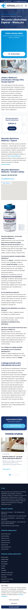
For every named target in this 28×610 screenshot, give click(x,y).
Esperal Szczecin (5, 540)
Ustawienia (14, 603)
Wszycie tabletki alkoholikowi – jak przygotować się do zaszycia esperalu (13, 522)
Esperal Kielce (5, 549)
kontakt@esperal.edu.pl (21, 1)
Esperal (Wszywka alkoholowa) (9, 14)
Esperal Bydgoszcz (6, 547)
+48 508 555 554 (7, 1)
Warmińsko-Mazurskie (7, 572)
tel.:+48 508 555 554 (14, 156)
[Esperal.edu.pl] (12, 6)
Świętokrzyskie (5, 581)
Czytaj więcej (6, 469)
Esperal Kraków (5, 164)
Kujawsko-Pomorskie (6, 574)
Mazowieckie (4, 557)
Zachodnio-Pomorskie (7, 579)
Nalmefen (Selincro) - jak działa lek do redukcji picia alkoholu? (12, 457)
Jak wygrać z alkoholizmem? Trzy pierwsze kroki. (14, 516)
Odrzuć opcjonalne (14, 599)
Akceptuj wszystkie (14, 607)
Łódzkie (3, 566)
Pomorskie (4, 577)
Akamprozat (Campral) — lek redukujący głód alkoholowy (13, 512)
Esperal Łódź (4, 544)
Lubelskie (3, 570)
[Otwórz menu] (25, 5)
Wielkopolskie (4, 559)
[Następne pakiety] (23, 124)
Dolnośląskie (4, 564)
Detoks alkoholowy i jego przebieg (10, 525)
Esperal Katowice (5, 542)
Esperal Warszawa (6, 534)
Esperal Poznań (5, 538)
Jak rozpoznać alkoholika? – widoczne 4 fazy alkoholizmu (12, 518)
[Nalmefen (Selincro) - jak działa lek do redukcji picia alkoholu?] (12, 444)
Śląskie (3, 568)
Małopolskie (4, 561)
